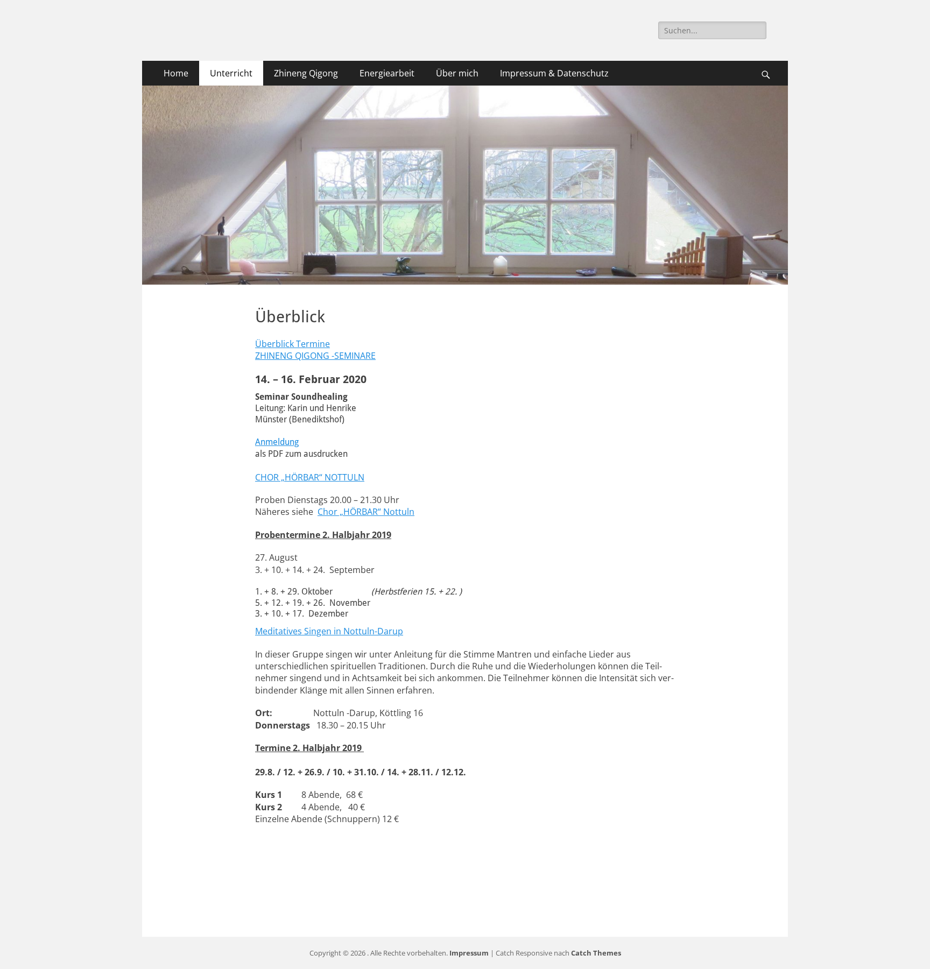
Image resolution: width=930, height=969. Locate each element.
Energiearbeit (387, 73)
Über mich (457, 73)
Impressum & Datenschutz (554, 73)
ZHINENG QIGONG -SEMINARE (315, 356)
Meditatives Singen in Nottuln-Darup (329, 631)
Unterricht (231, 73)
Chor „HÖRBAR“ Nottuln (366, 512)
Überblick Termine (292, 344)
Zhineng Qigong (306, 73)
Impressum (469, 953)
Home (176, 73)
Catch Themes (596, 953)
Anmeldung (277, 442)
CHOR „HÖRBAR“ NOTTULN (309, 477)
